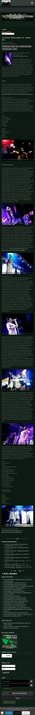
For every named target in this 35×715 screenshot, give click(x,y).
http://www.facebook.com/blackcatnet (11, 532)
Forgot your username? (10, 703)
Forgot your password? (9, 701)
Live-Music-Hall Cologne (25, 46)
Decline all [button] (17, 713)
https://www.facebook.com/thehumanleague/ (13, 250)
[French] (4, 32)
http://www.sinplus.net (7, 94)
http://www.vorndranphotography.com (12, 530)
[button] (3, 574)
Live (17, 46)
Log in (18, 698)
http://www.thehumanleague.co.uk (19, 248)
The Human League (7, 49)
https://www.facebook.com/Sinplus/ (23, 94)
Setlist (13, 46)
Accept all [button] (9, 713)
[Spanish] (10, 32)
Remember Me (7, 688)
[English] (2, 32)
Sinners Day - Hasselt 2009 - (16, 564)
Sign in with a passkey (19, 693)
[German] (5, 32)
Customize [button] (26, 713)
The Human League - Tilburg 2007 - (18, 565)
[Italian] (7, 32)
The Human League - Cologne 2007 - (18, 567)
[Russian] (8, 32)
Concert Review (6, 46)
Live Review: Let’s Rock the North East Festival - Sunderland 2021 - (16, 545)
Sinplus (15, 49)
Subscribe (6, 672)
